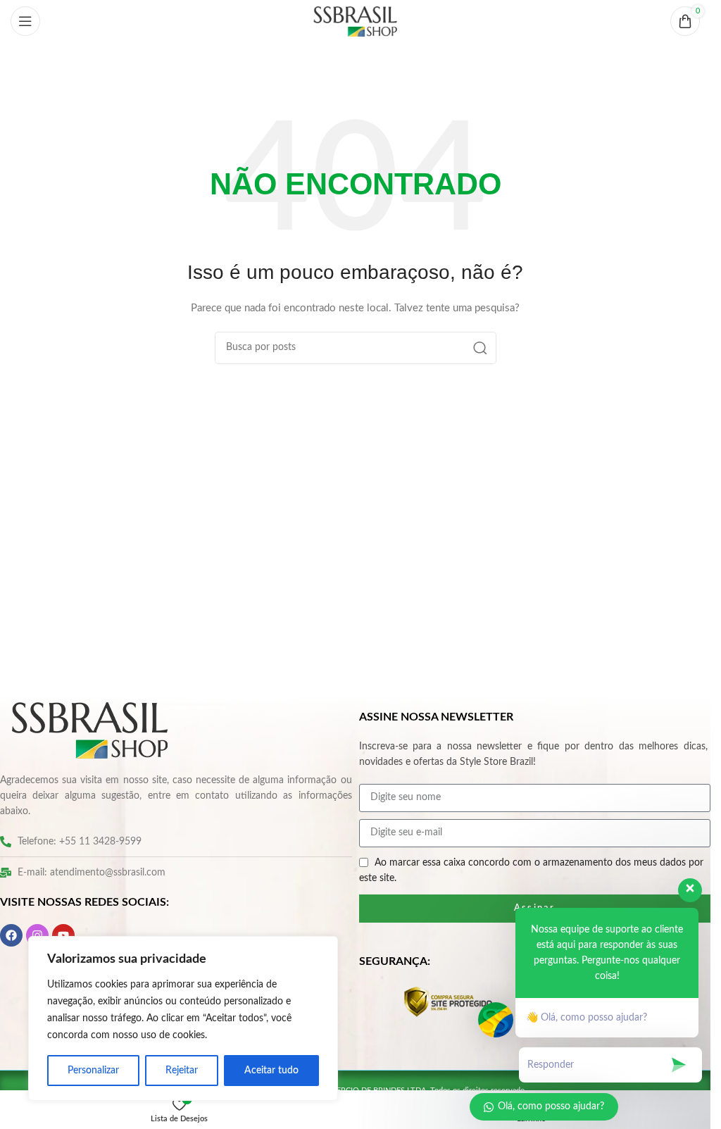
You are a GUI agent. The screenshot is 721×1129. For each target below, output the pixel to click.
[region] (183, 1018)
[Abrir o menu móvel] (25, 21)
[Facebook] (11, 935)
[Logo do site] (355, 21)
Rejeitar (181, 1070)
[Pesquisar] (480, 348)
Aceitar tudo (271, 1070)
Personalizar (93, 1070)
